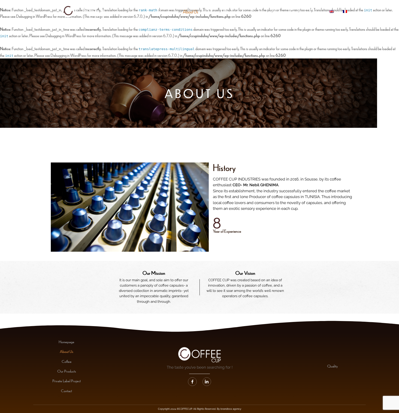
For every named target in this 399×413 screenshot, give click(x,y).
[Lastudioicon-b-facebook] (192, 381)
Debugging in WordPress (63, 35)
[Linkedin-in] (207, 381)
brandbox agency (231, 408)
